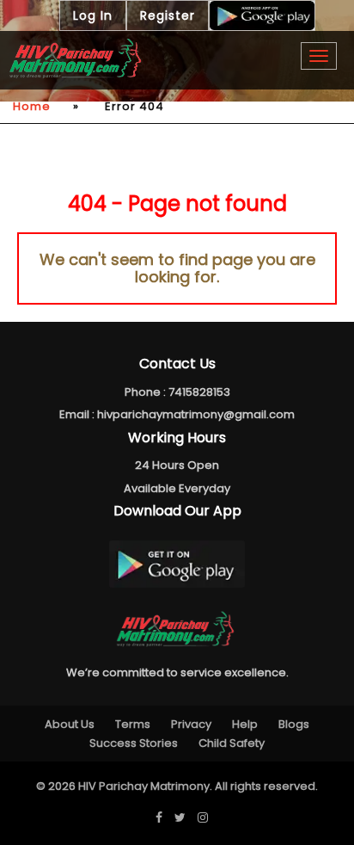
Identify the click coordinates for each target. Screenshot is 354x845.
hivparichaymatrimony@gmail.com (196, 414)
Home (32, 106)
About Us (70, 724)
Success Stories (133, 743)
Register (167, 15)
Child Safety (231, 743)
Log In (93, 15)
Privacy (191, 724)
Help (245, 724)
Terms (132, 724)
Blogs (293, 724)
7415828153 (199, 392)
